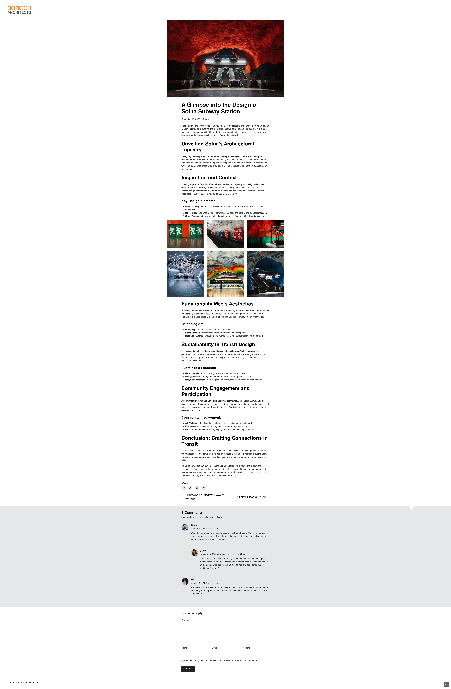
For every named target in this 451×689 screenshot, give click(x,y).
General (206, 119)
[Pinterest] (197, 488)
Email (215, 648)
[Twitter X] (190, 488)
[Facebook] (183, 488)
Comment (186, 620)
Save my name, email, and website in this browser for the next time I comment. (221, 661)
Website (246, 648)
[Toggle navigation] (441, 10)
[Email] (203, 488)
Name (185, 648)
